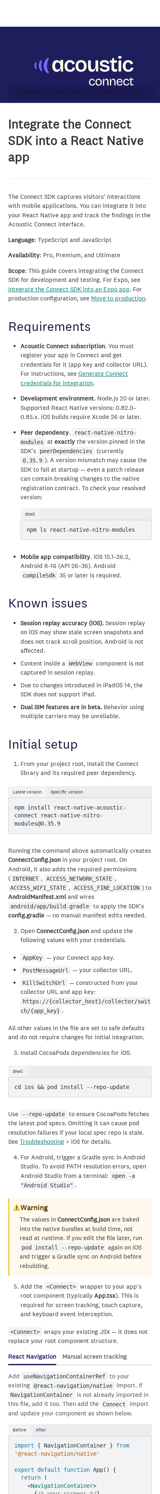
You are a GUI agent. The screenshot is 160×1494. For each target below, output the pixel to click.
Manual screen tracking (94, 1356)
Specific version (67, 792)
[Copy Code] (141, 527)
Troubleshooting (42, 1141)
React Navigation (32, 1356)
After (41, 1430)
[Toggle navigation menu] (14, 13)
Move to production (118, 298)
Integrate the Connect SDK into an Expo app (69, 289)
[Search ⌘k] (149, 13)
